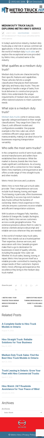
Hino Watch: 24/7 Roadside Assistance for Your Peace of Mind (20, 387)
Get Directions (35, 1)
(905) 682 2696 (18, 1)
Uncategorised (23, 33)
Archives (6, 409)
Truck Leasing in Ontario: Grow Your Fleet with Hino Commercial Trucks (21, 372)
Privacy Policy (29, 435)
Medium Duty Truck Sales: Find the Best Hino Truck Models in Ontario (20, 356)
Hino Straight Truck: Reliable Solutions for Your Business (17, 341)
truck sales (30, 51)
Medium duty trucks (11, 117)
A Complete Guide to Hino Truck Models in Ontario (19, 325)
